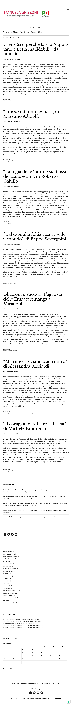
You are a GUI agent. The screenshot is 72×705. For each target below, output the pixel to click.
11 (41, 652)
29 (14, 662)
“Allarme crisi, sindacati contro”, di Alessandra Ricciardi (35, 364)
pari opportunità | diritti (9, 590)
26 (50, 659)
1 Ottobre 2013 (6, 99)
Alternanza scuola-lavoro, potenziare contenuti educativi (25, 619)
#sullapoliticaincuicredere (10, 556)
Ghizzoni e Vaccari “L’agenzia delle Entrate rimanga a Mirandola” (32, 299)
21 (4, 659)
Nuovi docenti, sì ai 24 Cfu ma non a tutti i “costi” (28, 621)
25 (41, 659)
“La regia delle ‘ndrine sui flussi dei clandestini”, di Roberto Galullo (34, 176)
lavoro (5, 581)
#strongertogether (8, 554)
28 (4, 662)
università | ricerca (31, 413)
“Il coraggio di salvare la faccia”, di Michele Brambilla (34, 426)
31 (32, 662)
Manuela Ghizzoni (16, 59)
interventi (5, 578)
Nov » (10, 668)
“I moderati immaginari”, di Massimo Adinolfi (31, 114)
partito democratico (8, 593)
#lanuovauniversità (8, 551)
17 (32, 656)
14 (4, 656)
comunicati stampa (12, 350)
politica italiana (12, 100)
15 (13, 656)
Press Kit (41, 3)
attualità (5, 100)
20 (59, 656)
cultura (10, 223)
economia (6, 576)
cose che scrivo (7, 571)
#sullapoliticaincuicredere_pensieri (12, 559)
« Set (5, 668)
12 (50, 652)
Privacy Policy (37, 698)
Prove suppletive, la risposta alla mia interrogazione (29, 625)
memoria (5, 585)
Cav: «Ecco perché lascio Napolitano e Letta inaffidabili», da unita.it (36, 49)
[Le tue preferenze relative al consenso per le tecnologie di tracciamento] (68, 701)
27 (59, 659)
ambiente (6, 561)
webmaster (58, 698)
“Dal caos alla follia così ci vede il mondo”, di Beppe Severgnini (34, 236)
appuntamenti (7, 564)
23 (23, 659)
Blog (34, 3)
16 (22, 656)
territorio (5, 600)
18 (41, 656)
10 (32, 652)
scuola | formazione (21, 413)
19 (50, 656)
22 (13, 659)
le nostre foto (7, 583)
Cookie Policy (45, 698)
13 (59, 652)
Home (29, 3)
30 (23, 662)
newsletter (6, 588)
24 (32, 659)
